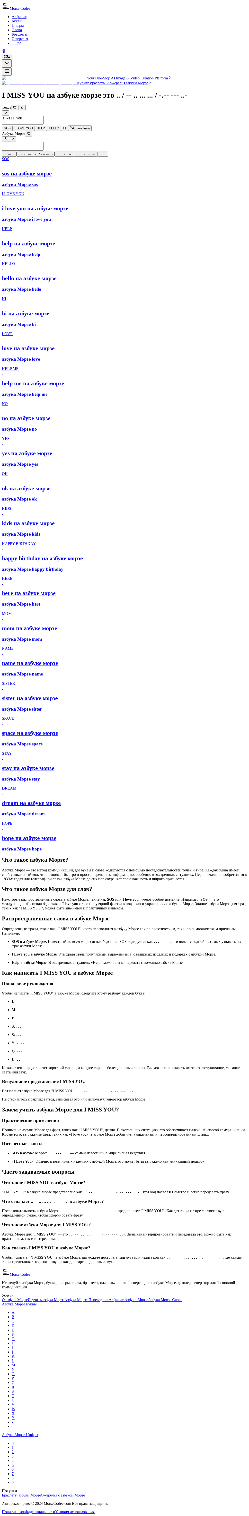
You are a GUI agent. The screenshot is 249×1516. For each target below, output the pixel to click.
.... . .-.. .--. (64, 154)
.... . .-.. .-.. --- (85, 154)
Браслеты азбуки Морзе (21, 1495)
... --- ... (9, 154)
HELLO (54, 128)
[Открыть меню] (7, 72)
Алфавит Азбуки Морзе (128, 1300)
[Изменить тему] (7, 56)
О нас (16, 43)
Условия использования (75, 1512)
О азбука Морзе (15, 1300)
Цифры (18, 25)
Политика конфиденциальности (28, 1512)
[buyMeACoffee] (4, 52)
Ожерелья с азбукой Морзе (63, 1495)
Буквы (17, 21)
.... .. (102, 154)
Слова (17, 30)
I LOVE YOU (24, 128)
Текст (6, 108)
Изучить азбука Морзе (46, 1300)
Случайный (81, 128)
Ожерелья (20, 39)
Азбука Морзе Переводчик (86, 1300)
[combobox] (7, 63)
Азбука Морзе (13, 134)
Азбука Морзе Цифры (20, 1435)
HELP (41, 128)
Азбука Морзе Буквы (19, 1304)
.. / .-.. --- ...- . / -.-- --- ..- (35, 154)
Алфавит (19, 17)
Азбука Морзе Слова (165, 1300)
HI (64, 128)
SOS (7, 128)
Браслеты (19, 34)
